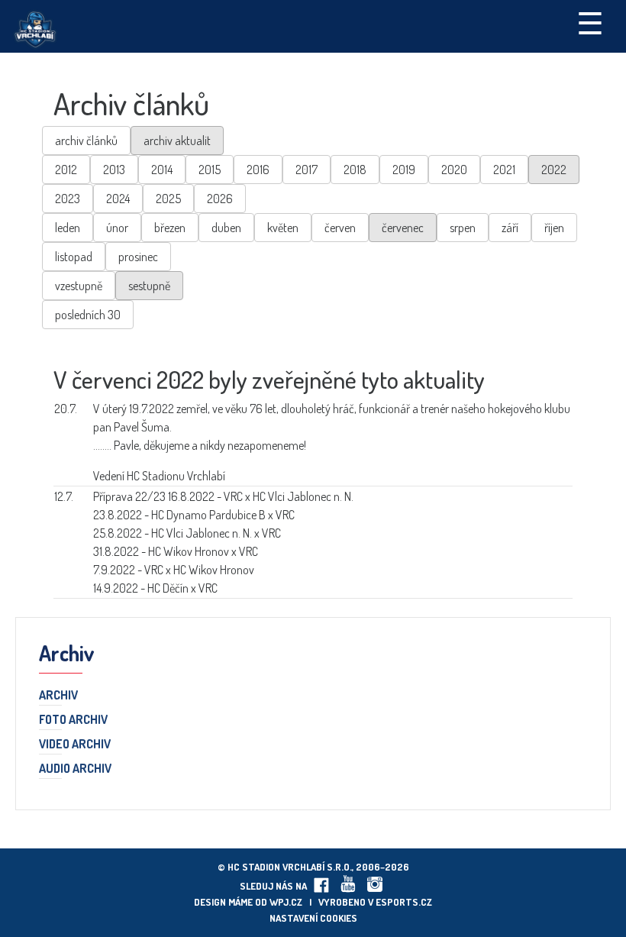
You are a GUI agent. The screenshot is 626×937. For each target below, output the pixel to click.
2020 (454, 169)
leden (67, 227)
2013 (114, 169)
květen (282, 227)
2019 (403, 169)
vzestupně (78, 285)
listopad (73, 256)
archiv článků (86, 140)
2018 (355, 169)
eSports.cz (404, 902)
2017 (306, 169)
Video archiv (75, 744)
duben (226, 227)
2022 (553, 169)
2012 (66, 169)
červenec (403, 227)
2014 (162, 169)
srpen (463, 227)
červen (340, 227)
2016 (258, 169)
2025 (168, 198)
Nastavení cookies (313, 918)
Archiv (58, 696)
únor (117, 227)
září (510, 227)
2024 (118, 198)
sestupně (149, 285)
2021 (504, 169)
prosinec (138, 256)
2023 (67, 198)
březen (170, 227)
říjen (554, 227)
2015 (209, 169)
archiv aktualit (177, 140)
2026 (220, 198)
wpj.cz (285, 902)
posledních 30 (88, 314)
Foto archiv (73, 720)
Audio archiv (75, 769)
